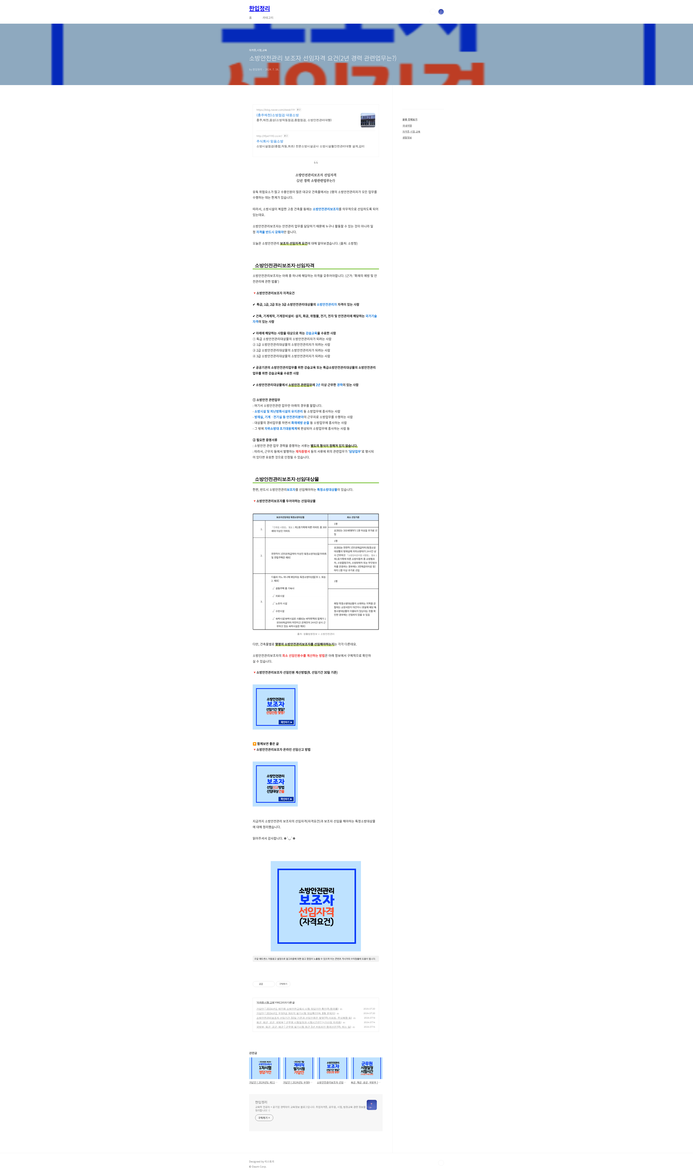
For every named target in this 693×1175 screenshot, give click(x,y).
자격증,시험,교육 (265, 1002)
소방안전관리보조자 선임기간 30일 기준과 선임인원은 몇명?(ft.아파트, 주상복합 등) (304, 1017)
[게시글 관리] (271, 984)
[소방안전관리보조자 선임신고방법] (275, 805)
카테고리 (268, 17)
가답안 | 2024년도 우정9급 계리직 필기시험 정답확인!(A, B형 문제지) (295, 1013)
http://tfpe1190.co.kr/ (269, 135)
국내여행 (407, 125)
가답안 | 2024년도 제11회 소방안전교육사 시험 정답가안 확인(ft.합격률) (297, 1008)
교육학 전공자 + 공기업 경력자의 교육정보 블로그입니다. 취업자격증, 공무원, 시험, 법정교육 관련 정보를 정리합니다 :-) (310, 1108)
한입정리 (259, 8)
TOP (441, 1163)
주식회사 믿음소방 (269, 141)
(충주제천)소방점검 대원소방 (277, 115)
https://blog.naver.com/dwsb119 (275, 109)
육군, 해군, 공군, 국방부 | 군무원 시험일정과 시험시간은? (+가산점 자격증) (298, 1022)
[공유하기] (266, 984)
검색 (432, 11)
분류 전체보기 (409, 119)
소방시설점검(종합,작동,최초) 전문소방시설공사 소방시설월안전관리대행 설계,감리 (310, 146)
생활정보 (407, 137)
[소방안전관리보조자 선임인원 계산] (275, 728)
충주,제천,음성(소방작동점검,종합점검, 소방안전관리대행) (294, 120)
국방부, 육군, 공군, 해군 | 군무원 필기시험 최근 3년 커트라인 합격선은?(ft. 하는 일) (303, 1026)
